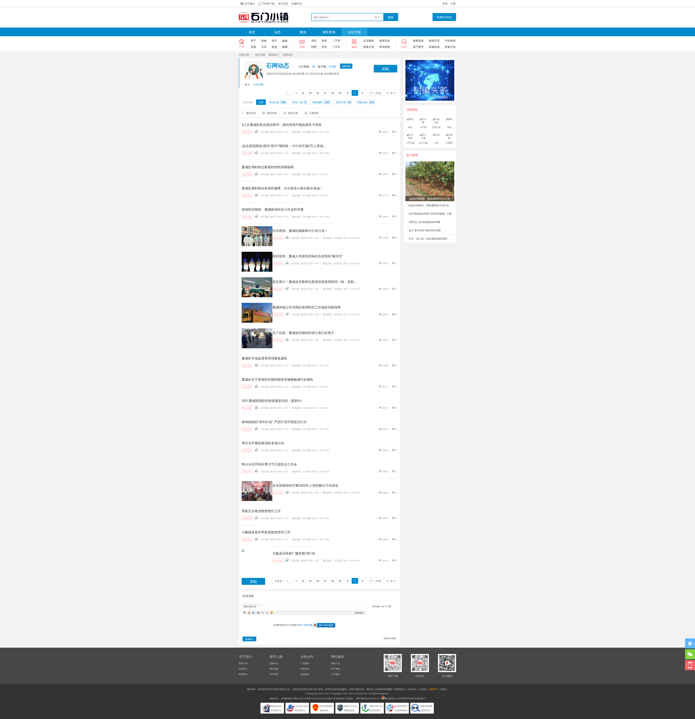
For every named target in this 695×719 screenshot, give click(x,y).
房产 (253, 40)
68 (332, 93)
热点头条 (277, 102)
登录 (445, 3)
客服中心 (274, 663)
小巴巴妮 (258, 84)
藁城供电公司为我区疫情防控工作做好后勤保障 (306, 307)
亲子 (274, 40)
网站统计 (421, 698)
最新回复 (272, 113)
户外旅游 (450, 40)
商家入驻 (335, 663)
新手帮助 (274, 674)
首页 (251, 32)
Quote (262, 612)
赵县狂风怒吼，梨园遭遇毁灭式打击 (428, 205)
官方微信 (250, 3)
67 (325, 93)
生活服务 (368, 40)
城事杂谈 (418, 40)
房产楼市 (418, 47)
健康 (285, 47)
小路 (436, 142)
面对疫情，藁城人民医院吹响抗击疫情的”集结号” (307, 256)
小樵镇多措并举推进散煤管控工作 (266, 532)
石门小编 (423, 142)
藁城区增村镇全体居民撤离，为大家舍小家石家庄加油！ (282, 188)
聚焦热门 (274, 54)
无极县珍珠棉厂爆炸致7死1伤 (293, 553)
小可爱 (423, 127)
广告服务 (304, 663)
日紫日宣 (436, 127)
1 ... (288, 93)
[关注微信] (690, 654)
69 (340, 93)
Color (249, 612)
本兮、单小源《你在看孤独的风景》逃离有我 (430, 238)
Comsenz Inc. (361, 693)
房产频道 (335, 668)
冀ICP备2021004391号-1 (368, 698)
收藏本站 (297, 3)
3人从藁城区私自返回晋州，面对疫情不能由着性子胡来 (282, 124)
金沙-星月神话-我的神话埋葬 (424, 230)
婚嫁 (285, 40)
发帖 (385, 68)
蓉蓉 (449, 127)
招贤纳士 (243, 668)
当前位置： (245, 54)
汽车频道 (335, 674)
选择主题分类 (249, 606)
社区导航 (354, 32)
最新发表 (251, 113)
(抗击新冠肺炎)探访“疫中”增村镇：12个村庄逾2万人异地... (284, 145)
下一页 (389, 93)
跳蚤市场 (368, 47)
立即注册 (308, 624)
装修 (264, 40)
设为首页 (283, 3)
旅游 (274, 47)
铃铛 (410, 127)
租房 (324, 40)
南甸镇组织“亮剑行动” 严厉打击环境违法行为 (274, 421)
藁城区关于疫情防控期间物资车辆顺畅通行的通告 (277, 379)
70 (347, 93)
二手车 (336, 47)
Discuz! (321, 693)
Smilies (271, 612)
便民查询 (328, 32)
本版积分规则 (389, 638)
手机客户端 (268, 3)
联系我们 (243, 674)
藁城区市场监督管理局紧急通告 (264, 358)
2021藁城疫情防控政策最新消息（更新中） (273, 400)
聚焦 (303, 32)
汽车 (264, 47)
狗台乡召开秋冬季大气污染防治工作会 (269, 464)
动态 (277, 32)
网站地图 (274, 668)
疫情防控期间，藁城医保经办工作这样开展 (273, 209)
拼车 (324, 47)
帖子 (377, 17)
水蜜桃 (449, 142)
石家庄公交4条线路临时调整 (424, 222)
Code (267, 612)
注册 (453, 3)
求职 (314, 40)
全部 (261, 102)
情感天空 (434, 40)
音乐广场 (299, 102)
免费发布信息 (444, 17)
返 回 (279, 580)
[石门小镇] (266, 22)
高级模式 (359, 612)
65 (310, 93)
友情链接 (304, 674)
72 (362, 93)
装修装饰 (434, 47)
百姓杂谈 (365, 102)
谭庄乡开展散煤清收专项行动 (263, 442)
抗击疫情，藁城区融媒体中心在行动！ (300, 230)
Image (253, 612)
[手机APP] (690, 665)
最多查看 (293, 113)
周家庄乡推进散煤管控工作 (261, 510)
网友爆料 (321, 102)
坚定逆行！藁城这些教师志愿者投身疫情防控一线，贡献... (314, 281)
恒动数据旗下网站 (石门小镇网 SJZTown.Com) (304, 698)
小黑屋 (442, 689)
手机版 (423, 689)
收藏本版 (346, 66)
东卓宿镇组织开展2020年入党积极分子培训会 (305, 485)
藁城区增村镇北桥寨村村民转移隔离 (268, 166)
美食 (253, 47)
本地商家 (384, 47)
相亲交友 (384, 40)
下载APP (432, 689)
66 (318, 93)
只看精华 (314, 113)
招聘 (314, 47)
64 (303, 93)
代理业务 (304, 668)
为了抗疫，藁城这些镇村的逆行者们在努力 (303, 332)
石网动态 (288, 54)
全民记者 (343, 102)
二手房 (336, 40)
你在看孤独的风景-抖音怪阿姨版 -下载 (430, 213)
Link (258, 612)
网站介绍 (243, 663)
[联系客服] (690, 643)
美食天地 (450, 47)
